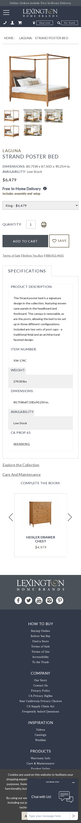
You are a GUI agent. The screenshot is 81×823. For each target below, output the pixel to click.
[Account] (12, 23)
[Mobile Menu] (6, 12)
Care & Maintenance (40, 763)
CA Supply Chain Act (40, 706)
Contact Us (40, 685)
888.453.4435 (55, 255)
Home (9, 38)
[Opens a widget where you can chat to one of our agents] (53, 799)
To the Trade (40, 662)
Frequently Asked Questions (40, 711)
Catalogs (40, 735)
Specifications (27, 270)
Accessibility (40, 657)
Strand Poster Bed (51, 38)
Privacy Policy (40, 691)
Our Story (40, 680)
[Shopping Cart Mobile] (20, 23)
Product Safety (40, 768)
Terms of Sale (11, 255)
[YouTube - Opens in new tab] (39, 600)
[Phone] (5, 23)
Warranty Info (40, 758)
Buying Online (40, 631)
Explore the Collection (20, 465)
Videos (40, 729)
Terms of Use (41, 652)
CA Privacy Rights (41, 696)
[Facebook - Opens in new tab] (18, 600)
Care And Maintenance (21, 474)
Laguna (11, 150)
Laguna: (26, 38)
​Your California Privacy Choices (40, 701)
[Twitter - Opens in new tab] (28, 600)
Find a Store (40, 641)
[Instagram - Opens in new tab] (49, 600)
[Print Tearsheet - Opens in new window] (44, 224)
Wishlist (40, 740)
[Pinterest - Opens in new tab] (59, 600)
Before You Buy (33, 255)
